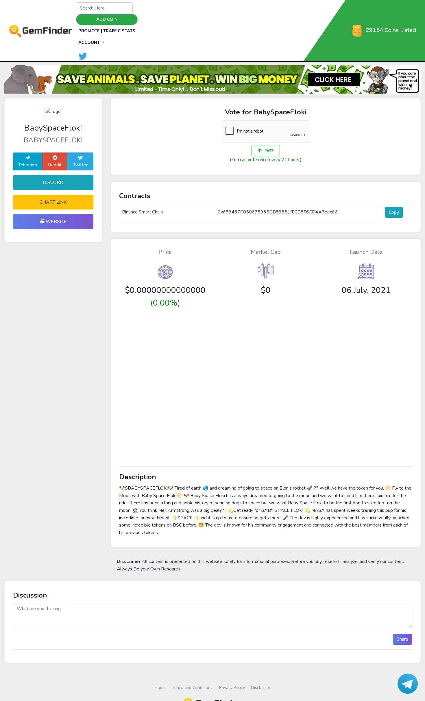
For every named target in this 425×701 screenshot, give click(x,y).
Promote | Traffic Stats (106, 31)
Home (160, 687)
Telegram (27, 165)
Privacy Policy (232, 687)
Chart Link (53, 202)
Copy (394, 212)
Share (402, 639)
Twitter (80, 165)
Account (89, 42)
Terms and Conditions (192, 687)
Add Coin (107, 19)
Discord (53, 182)
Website (55, 221)
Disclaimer (260, 687)
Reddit (55, 165)
